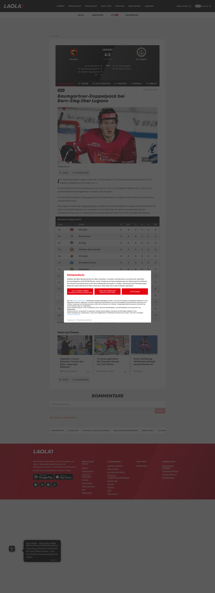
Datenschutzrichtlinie (84, 320)
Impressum (71, 320)
